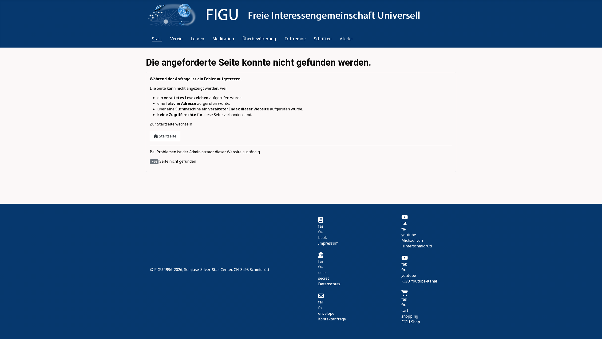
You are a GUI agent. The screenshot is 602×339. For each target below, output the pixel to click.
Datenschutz (329, 284)
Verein (176, 38)
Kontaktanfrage (332, 319)
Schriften (323, 38)
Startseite (167, 136)
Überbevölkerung (259, 38)
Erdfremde (295, 38)
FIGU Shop (410, 321)
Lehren (197, 38)
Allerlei (346, 38)
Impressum (328, 243)
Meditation (223, 38)
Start (157, 38)
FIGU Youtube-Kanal (419, 281)
